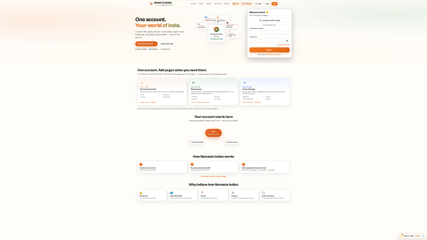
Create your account (273, 54)
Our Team (217, 3)
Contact (226, 3)
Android (193, 3)
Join (274, 3)
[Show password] (287, 41)
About (201, 3)
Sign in (269, 50)
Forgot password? (283, 45)
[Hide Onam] (423, 236)
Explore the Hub (167, 44)
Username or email (256, 28)
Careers (208, 3)
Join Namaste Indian (146, 44)
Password (253, 37)
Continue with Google (271, 20)
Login (267, 3)
